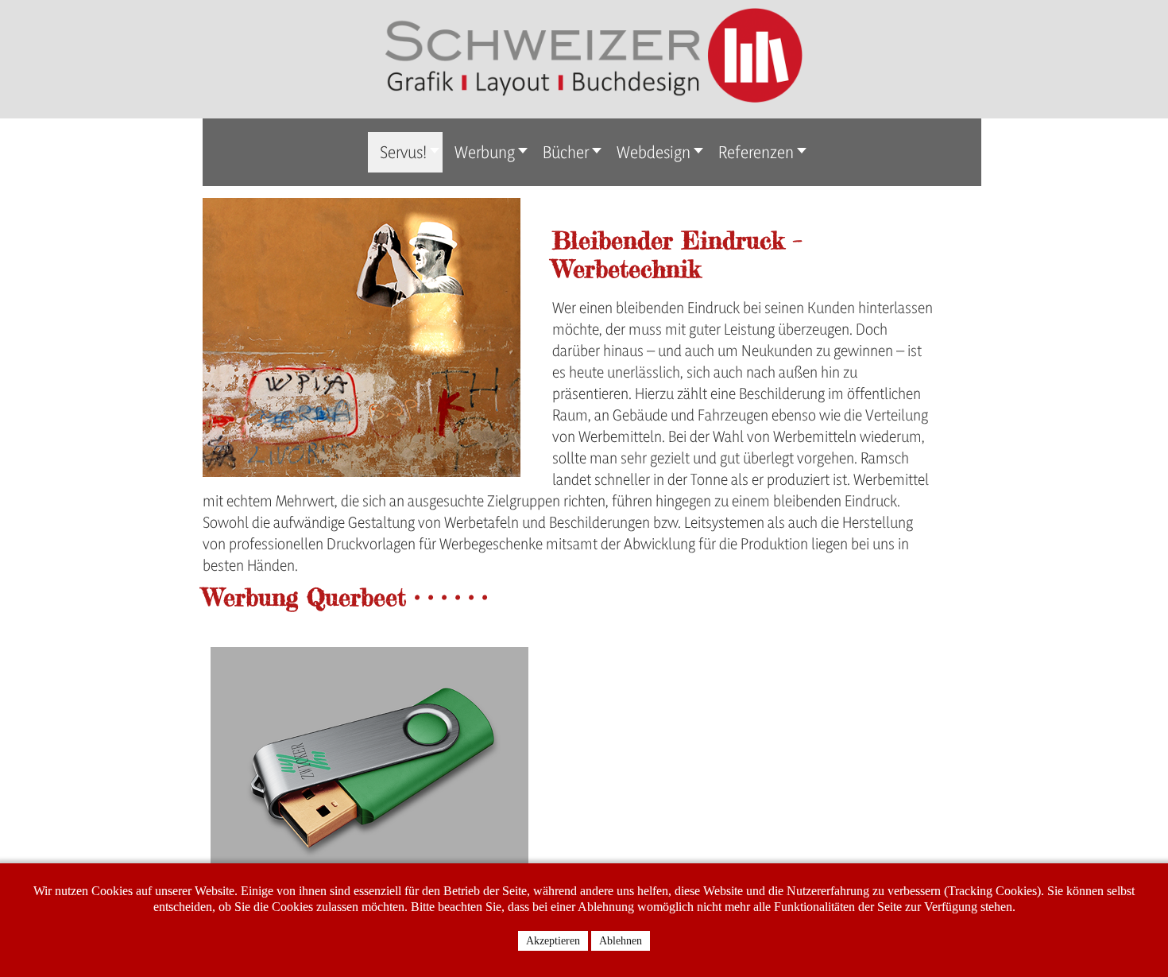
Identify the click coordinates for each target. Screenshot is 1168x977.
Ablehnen (620, 941)
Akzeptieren (553, 941)
